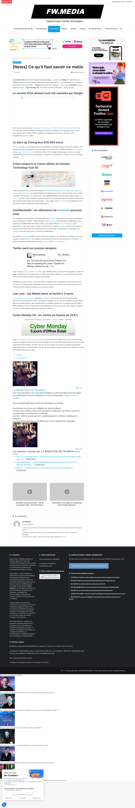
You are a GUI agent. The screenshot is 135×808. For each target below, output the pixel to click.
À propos (19, 355)
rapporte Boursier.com (26, 152)
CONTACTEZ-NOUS (111, 29)
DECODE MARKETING (77, 587)
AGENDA (73, 29)
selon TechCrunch (66, 223)
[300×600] (103, 145)
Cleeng (15, 147)
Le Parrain (26, 522)
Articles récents (21, 358)
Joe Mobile (46, 298)
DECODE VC (74, 590)
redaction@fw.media (45, 566)
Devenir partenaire (107, 235)
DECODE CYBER (76, 580)
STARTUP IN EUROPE (77, 593)
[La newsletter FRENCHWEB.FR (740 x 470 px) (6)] (107, 59)
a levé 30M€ (63, 201)
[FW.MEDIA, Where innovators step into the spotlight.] (67, 15)
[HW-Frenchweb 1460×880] (107, 84)
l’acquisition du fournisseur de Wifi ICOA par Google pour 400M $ (55, 128)
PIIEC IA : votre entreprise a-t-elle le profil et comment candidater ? (44, 468)
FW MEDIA (74, 577)
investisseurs (77, 149)
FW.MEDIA (21, 559)
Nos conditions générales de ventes (21, 658)
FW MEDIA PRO (42, 29)
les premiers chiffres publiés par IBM (30, 340)
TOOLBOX (83, 29)
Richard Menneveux (33, 653)
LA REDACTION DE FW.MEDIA (29, 390)
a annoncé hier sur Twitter (33, 272)
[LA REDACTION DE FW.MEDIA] (25, 385)
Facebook (18, 85)
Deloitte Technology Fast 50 (56, 191)
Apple (58, 149)
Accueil (16, 58)
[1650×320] (48, 44)
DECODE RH (74, 584)
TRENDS (64, 29)
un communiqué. (59, 241)
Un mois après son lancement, (23, 298)
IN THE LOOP (53, 29)
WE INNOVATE (75, 597)
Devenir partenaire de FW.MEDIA (49, 559)
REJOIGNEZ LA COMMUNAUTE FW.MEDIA (89, 566)
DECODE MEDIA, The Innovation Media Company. (98, 670)
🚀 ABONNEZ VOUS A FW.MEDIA (122, 1)
